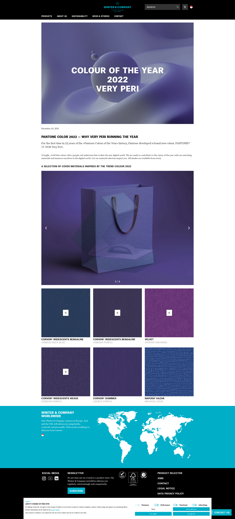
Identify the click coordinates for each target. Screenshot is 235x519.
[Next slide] (189, 228)
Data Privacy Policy (171, 493)
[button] (28, 501)
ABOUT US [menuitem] (62, 16)
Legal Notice (166, 488)
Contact (163, 483)
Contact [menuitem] (118, 16)
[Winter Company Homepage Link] (117, 7)
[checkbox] (137, 505)
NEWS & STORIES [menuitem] (100, 16)
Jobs (161, 478)
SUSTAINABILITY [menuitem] (80, 16)
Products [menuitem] (46, 16)
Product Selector (170, 473)
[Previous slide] (46, 228)
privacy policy (55, 510)
